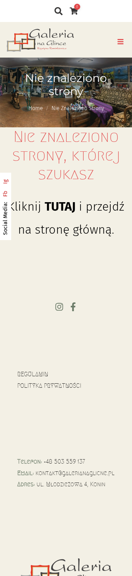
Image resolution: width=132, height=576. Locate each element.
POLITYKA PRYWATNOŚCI (49, 385)
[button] (120, 42)
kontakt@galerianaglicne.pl (75, 473)
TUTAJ (60, 206)
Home (35, 108)
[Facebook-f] (73, 306)
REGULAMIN (32, 374)
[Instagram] (59, 306)
